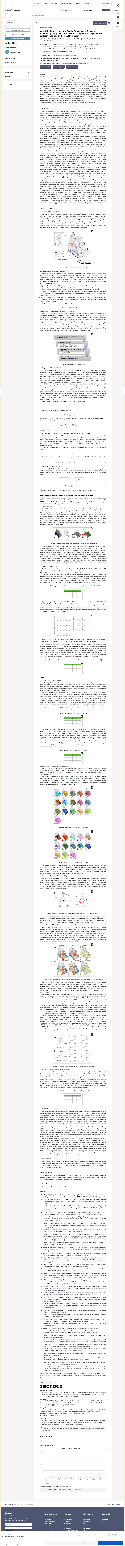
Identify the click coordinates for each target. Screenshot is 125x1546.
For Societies (67, 1528)
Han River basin (51, 102)
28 (75, 321)
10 (74, 153)
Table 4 (85, 729)
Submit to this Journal (17, 30)
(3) (105, 414)
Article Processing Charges (52, 1517)
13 (80, 153)
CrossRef (103, 1197)
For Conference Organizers (71, 1530)
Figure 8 (72, 931)
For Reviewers (67, 1519)
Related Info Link (10, 58)
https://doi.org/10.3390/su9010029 (66, 55)
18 (47, 177)
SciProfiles (86, 1526)
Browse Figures (58, 67)
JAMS (84, 1530)
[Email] (41, 1387)
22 (68, 194)
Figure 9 (44, 1015)
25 (82, 273)
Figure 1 (61, 218)
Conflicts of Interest (12, 20)
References (10, 22)
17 (45, 177)
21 (75, 186)
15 (96, 171)
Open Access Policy (49, 1521)
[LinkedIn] (47, 1387)
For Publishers (67, 1526)
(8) (105, 485)
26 (40, 317)
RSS (109, 1504)
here (48, 1430)
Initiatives (78, 3)
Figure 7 (87, 882)
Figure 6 (85, 778)
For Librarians (67, 1524)
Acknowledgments (12, 16)
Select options (10, 1524)
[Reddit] (57, 1387)
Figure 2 (74, 323)
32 (99, 586)
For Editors (66, 1521)
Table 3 (85, 692)
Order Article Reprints (100, 23)
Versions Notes (72, 67)
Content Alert (116, 1504)
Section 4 (64, 500)
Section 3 (60, 772)
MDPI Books (86, 1519)
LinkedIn (104, 1517)
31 (50, 445)
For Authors (66, 1517)
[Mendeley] (61, 1387)
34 (55, 650)
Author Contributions (12, 18)
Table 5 (59, 1074)
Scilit (84, 1524)
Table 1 (94, 582)
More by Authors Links (12, 62)
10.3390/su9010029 (38, 16)
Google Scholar (94, 1197)
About (87, 3)
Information (54, 3)
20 (64, 177)
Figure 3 (70, 511)
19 (49, 177)
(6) (105, 462)
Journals (36, 3)
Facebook (105, 1519)
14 (98, 155)
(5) (105, 453)
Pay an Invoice (48, 1519)
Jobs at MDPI (47, 1526)
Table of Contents (11, 85)
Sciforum (85, 1517)
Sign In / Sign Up (106, 3)
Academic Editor (10, 48)
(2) (105, 406)
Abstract (9, 2)
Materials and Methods (13, 6)
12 (78, 153)
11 (76, 153)
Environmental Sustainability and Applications (74, 63)
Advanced (115, 10)
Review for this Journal (18, 34)
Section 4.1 (61, 768)
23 (61, 198)
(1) (105, 307)
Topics (45, 3)
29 (46, 374)
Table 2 (96, 656)
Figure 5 (77, 778)
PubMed (46, 1203)
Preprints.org (86, 1521)
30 (91, 380)
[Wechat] (54, 1387)
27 (73, 321)
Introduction (10, 4)
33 (61, 646)
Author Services (67, 3)
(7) (105, 479)
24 (77, 198)
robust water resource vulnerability (84, 102)
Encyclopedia (86, 1528)
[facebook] (51, 1387)
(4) (105, 425)
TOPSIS (70, 102)
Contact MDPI (48, 1524)
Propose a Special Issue (17, 38)
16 (97, 171)
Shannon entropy (62, 102)
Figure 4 (44, 602)
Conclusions (10, 14)
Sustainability (9, 1504)
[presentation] (59, 304)
